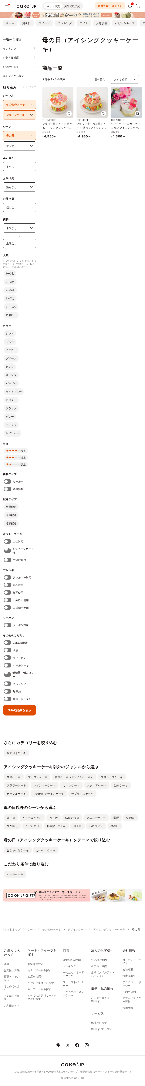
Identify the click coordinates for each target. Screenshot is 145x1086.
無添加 (17, 691)
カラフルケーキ (16, 793)
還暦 (116, 817)
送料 (6, 964)
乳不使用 (18, 585)
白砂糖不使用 (21, 607)
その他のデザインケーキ (49, 793)
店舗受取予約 (72, 6)
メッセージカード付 (23, 550)
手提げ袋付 (19, 559)
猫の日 (114, 826)
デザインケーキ (77, 929)
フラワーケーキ (16, 785)
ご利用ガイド (12, 1005)
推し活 (53, 817)
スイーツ (44, 23)
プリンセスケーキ (112, 777)
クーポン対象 (21, 625)
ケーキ (31, 929)
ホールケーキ (21, 665)
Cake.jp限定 (20, 642)
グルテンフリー (22, 683)
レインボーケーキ (45, 785)
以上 (23, 450)
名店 (15, 650)
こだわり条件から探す (41, 982)
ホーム (10, 23)
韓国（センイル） (23, 699)
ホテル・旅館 (99, 966)
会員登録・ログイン (110, 5)
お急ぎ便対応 (35, 964)
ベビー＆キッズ (124, 23)
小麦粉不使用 (21, 600)
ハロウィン (96, 826)
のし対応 (18, 541)
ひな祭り (12, 826)
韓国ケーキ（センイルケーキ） (74, 777)
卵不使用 (18, 592)
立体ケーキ (14, 777)
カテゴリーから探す (39, 970)
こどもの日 (32, 826)
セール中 (18, 481)
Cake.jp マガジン (101, 1029)
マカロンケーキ (37, 777)
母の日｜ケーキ (16, 752)
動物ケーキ (121, 785)
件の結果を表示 (19, 710)
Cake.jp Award (72, 959)
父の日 (130, 817)
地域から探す (99, 1022)
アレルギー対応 (22, 577)
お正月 (77, 826)
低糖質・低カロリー (23, 674)
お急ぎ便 (101, 23)
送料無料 (18, 489)
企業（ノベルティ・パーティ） (103, 974)
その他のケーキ (51, 929)
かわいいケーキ (46, 850)
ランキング (65, 23)
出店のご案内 (99, 959)
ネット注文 (53, 6)
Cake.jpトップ (11, 929)
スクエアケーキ (96, 785)
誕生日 (26, 23)
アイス (84, 23)
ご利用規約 (129, 991)
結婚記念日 (72, 817)
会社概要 (128, 969)
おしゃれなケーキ (18, 850)
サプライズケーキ (82, 793)
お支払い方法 (12, 970)
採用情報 (128, 1007)
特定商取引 (129, 975)
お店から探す (35, 976)
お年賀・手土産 (56, 826)
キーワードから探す (39, 989)
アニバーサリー (96, 817)
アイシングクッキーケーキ (109, 929)
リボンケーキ (71, 785)
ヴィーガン (19, 657)
